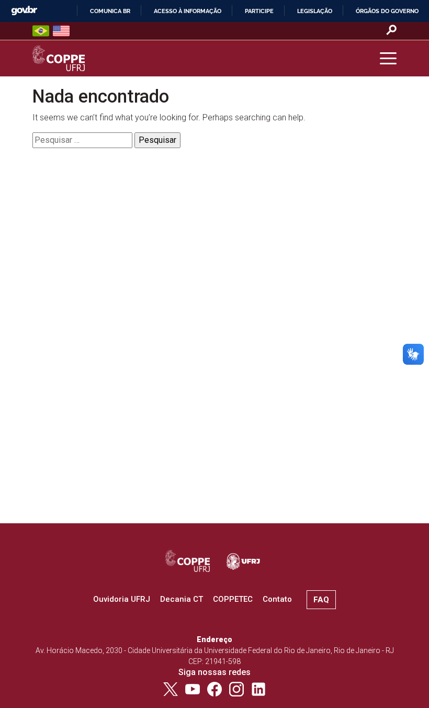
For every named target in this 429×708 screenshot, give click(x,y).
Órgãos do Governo (387, 11)
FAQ (321, 599)
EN (61, 31)
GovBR (24, 11)
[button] (388, 58)
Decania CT (181, 599)
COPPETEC (233, 599)
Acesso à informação (187, 11)
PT (40, 31)
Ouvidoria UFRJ (121, 599)
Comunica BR (110, 11)
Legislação (314, 11)
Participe (259, 11)
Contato (277, 599)
